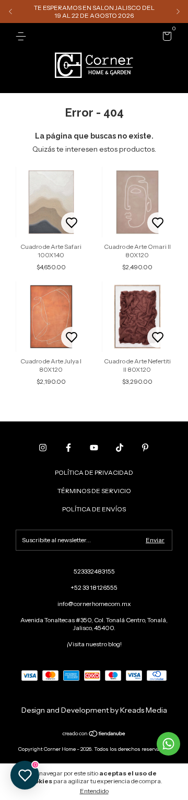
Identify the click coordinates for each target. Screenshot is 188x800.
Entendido (94, 791)
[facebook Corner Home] (68, 447)
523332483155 (94, 571)
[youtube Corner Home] (94, 447)
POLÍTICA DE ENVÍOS (94, 509)
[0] (165, 38)
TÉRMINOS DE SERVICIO (94, 491)
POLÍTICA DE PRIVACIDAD (94, 472)
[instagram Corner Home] (43, 447)
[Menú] (23, 36)
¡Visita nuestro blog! (94, 644)
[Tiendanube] (94, 734)
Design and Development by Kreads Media (94, 710)
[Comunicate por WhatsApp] (168, 744)
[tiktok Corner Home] (119, 447)
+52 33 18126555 (94, 587)
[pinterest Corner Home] (145, 447)
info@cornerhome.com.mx (94, 604)
